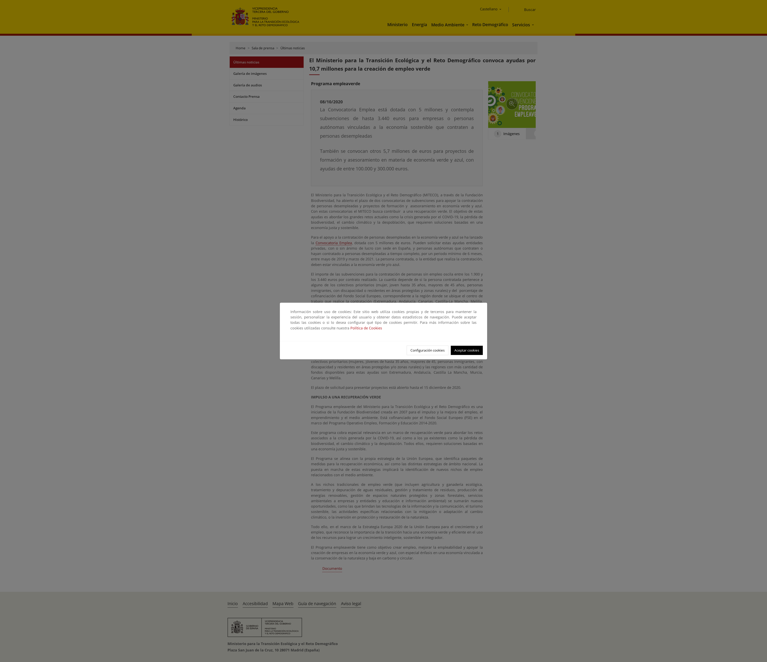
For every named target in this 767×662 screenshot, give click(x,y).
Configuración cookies (427, 350)
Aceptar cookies (466, 350)
